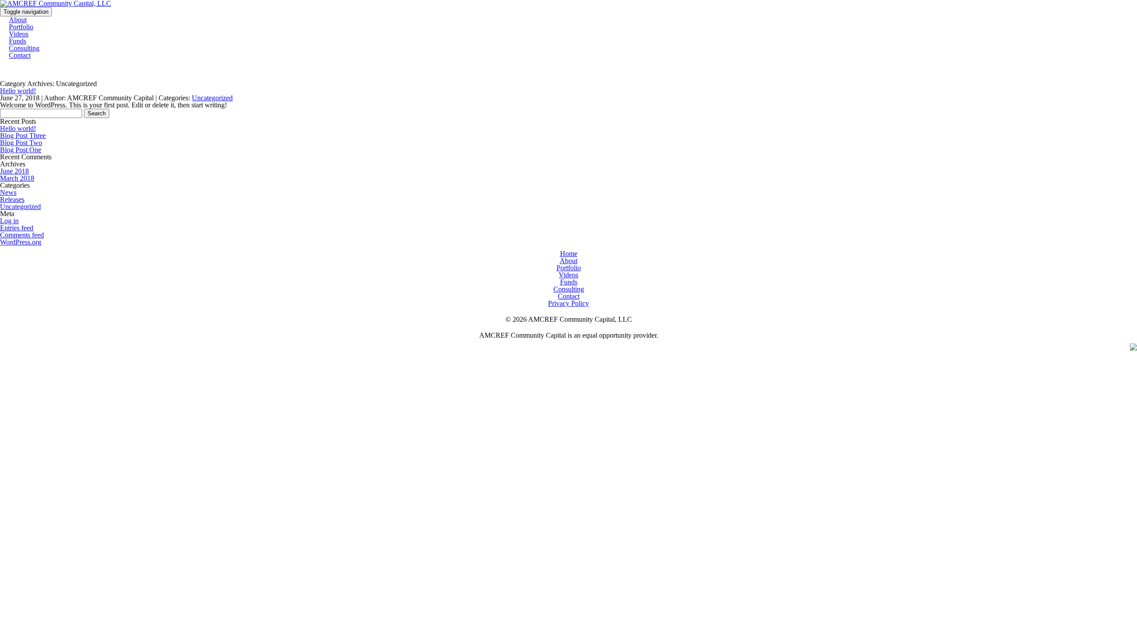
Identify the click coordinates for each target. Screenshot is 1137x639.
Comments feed (22, 235)
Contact (20, 55)
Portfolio (569, 268)
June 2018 (14, 171)
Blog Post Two (21, 142)
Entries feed (16, 228)
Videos (568, 275)
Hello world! (18, 91)
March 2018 (17, 178)
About (568, 260)
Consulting (568, 289)
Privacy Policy (568, 303)
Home (568, 253)
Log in (9, 221)
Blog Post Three (23, 135)
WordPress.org (20, 242)
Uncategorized (212, 98)
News (8, 192)
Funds (568, 282)
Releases (12, 199)
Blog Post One (20, 150)
